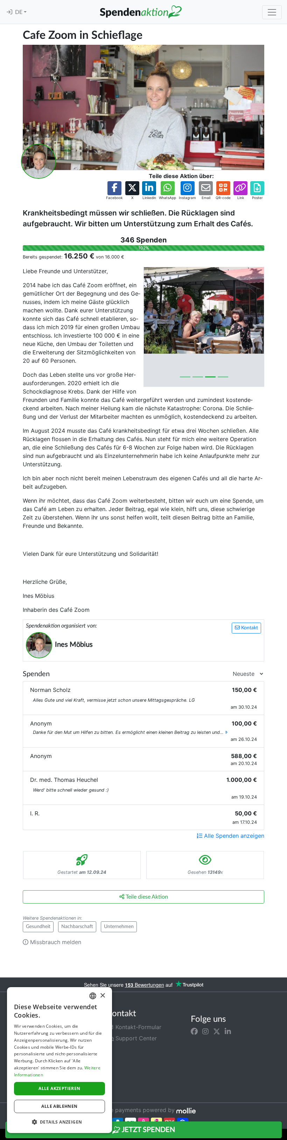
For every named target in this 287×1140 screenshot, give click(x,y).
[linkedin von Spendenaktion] (228, 1031)
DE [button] (19, 12)
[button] (114, 190)
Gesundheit (38, 926)
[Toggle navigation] (272, 12)
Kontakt (249, 627)
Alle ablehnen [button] (59, 1106)
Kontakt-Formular (137, 1027)
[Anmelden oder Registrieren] (9, 12)
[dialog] (59, 1060)
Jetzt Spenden (147, 1129)
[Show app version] (282, 1135)
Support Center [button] (135, 1038)
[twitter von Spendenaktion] (216, 1031)
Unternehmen (119, 926)
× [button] (102, 995)
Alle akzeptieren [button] (59, 1088)
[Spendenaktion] (141, 12)
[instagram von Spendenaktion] (205, 1031)
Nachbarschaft (77, 926)
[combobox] (92, 995)
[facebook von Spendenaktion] (194, 1031)
